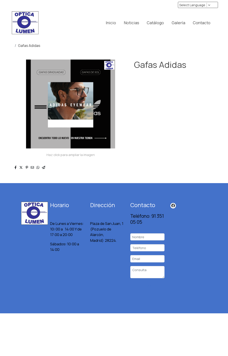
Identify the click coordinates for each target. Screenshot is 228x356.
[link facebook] (173, 205)
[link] (25, 22)
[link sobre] (27, 213)
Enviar (147, 285)
